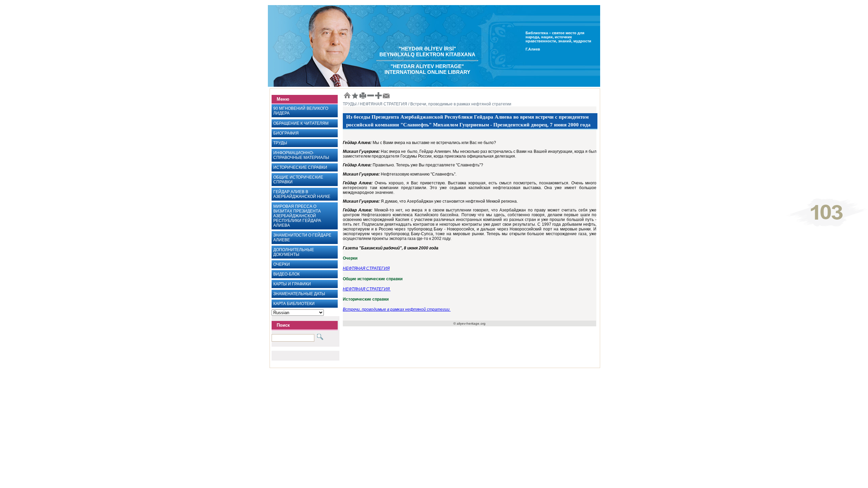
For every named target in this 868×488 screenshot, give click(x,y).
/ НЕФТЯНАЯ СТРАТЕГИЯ (382, 104)
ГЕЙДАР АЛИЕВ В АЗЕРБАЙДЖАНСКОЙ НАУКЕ (301, 194)
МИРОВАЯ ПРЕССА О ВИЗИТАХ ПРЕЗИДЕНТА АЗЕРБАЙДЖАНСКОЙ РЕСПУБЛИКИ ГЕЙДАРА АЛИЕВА (297, 216)
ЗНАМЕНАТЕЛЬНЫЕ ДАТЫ (299, 293)
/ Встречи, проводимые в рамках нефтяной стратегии (459, 104)
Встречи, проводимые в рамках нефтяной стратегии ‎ (397, 309)
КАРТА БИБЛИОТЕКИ (294, 303)
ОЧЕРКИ (281, 264)
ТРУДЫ (280, 143)
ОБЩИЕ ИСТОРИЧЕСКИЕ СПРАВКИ (298, 179)
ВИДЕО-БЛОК (286, 274)
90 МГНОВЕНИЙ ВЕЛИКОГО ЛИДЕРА (300, 111)
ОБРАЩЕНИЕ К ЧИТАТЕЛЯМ (301, 123)
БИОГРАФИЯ (286, 133)
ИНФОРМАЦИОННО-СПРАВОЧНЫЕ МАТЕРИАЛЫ (301, 155)
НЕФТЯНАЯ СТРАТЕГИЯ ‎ (367, 289)
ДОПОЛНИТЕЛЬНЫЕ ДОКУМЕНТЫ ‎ (293, 252)
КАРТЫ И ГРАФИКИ (292, 284)
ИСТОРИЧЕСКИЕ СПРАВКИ (300, 167)
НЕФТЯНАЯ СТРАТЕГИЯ (366, 268)
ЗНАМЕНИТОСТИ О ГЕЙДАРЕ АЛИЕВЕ (302, 237)
